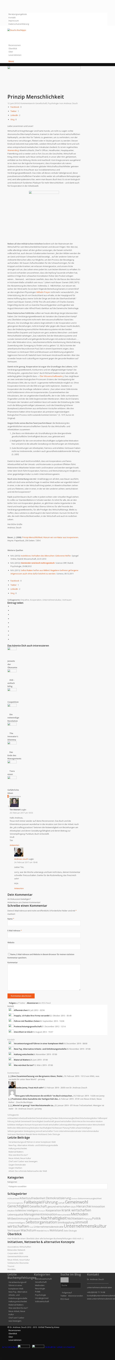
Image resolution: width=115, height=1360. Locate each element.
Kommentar (12, 962)
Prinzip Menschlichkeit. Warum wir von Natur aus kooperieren (50, 537)
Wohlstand (42, 1134)
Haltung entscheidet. (18, 1148)
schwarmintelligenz (83, 1128)
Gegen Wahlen (15, 1167)
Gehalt (17, 1121)
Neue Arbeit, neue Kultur (18, 1259)
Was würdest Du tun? (18, 1155)
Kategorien (12, 1182)
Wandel (29, 1134)
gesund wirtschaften (62, 1121)
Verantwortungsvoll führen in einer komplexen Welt (32, 1142)
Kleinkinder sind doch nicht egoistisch (38, 563)
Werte (35, 1134)
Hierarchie (81, 1121)
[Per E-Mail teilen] (11, 639)
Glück (74, 1121)
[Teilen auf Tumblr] (11, 626)
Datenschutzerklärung (19, 24)
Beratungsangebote (18, 14)
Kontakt (12, 17)
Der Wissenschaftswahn (51, 376)
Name (10, 919)
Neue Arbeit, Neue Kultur (20, 1158)
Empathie (25, 599)
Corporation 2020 (15, 1253)
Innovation (90, 1121)
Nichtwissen (57, 1128)
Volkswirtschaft (42, 1301)
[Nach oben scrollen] (1, 1358)
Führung (10, 1121)
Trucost (10, 1266)
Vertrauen (67, 599)
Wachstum (20, 1134)
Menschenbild (99, 1124)
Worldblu (11, 1269)
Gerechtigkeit (37, 1121)
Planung (66, 1128)
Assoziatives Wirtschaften (19, 1246)
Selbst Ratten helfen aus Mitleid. (35, 570)
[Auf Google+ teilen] (11, 614)
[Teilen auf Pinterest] (11, 618)
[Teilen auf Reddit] (11, 635)
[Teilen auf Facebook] (11, 606)
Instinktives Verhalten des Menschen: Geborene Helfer (46, 555)
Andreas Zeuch (71, 103)
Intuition (99, 1121)
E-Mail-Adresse (14, 930)
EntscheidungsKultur (88, 1118)
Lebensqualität (65, 1124)
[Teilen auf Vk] (11, 631)
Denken (55, 1118)
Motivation (34, 1128)
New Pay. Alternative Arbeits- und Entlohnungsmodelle (33, 1145)
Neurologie (40, 1288)
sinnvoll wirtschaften (44, 1131)
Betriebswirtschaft (43, 1278)
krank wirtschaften (51, 1124)
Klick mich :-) (78, 1238)
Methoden (11, 1128)
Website (10, 942)
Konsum (28, 1124)
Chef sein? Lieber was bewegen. (23, 1161)
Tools (55, 1131)
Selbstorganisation (15, 1131)
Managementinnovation (82, 1124)
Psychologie (53, 103)
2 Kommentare (25, 103)
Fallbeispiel (102, 1118)
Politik (72, 1128)
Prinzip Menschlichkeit (35, 96)
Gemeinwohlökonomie (17, 1256)
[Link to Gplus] (9, 4)
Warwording (13, 150)
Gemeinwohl (26, 1121)
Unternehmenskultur (51, 599)
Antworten (14, 845)
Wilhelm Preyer (43, 292)
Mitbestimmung (23, 1128)
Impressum (14, 20)
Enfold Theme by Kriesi (48, 1327)
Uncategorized (41, 1298)
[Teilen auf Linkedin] (11, 622)
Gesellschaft (41, 103)
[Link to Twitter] (9, 1)
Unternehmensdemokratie (70, 1131)
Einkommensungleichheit (69, 1118)
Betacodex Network (16, 1250)
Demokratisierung (43, 1118)
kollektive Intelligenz (15, 1124)
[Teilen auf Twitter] (11, 610)
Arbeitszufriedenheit (27, 1118)
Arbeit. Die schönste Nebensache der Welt (28, 1171)
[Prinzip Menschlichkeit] (44, 68)
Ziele (50, 1134)
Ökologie (56, 1134)
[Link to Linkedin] (9, 8)
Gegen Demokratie (17, 1164)
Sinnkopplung (29, 1131)
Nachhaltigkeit (46, 1128)
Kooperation (35, 599)
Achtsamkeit (12, 1118)
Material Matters (16, 1151)
